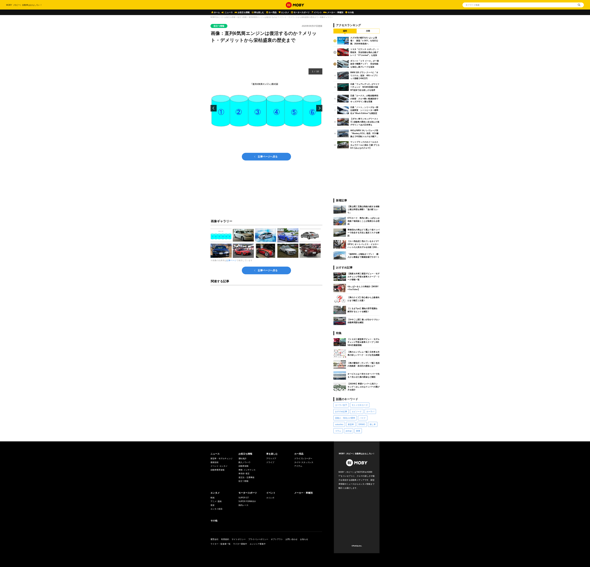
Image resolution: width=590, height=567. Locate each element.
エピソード (357, 411)
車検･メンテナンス (247, 470)
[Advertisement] (266, 321)
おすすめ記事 (341, 411)
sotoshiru (339, 424)
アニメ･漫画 (216, 501)
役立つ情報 (242, 17)
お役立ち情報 (244, 12)
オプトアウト (277, 539)
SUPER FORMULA (247, 501)
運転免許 (242, 458)
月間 (368, 31)
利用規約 (225, 539)
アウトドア (271, 458)
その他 (351, 12)
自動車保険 (243, 466)
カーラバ (370, 411)
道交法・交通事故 (246, 477)
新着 (358, 431)
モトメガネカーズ (360, 405)
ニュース (229, 12)
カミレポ (270, 498)
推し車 (373, 424)
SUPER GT (243, 498)
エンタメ (285, 12)
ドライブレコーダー (303, 458)
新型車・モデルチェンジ (221, 458)
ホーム (217, 12)
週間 (345, 31)
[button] (213, 108)
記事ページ (231, 260)
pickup (349, 431)
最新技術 (214, 462)
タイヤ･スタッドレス (303, 462)
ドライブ (270, 462)
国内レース (243, 505)
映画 (212, 498)
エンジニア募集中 (258, 544)
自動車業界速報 (217, 470)
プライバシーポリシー (258, 539)
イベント (318, 12)
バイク (363, 418)
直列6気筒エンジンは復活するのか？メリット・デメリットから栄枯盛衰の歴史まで (283, 17)
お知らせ (304, 539)
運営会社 (214, 539)
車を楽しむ (259, 12)
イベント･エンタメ (219, 466)
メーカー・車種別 (335, 12)
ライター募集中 (240, 544)
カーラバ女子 (341, 405)
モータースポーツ (302, 12)
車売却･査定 (244, 473)
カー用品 (273, 12)
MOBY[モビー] (216, 17)
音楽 (212, 505)
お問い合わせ (291, 539)
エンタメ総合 (216, 509)
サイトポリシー (239, 539)
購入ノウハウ (244, 462)
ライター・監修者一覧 (220, 544)
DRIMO (361, 424)
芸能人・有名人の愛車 (345, 418)
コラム (338, 431)
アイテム (298, 466)
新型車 (351, 424)
